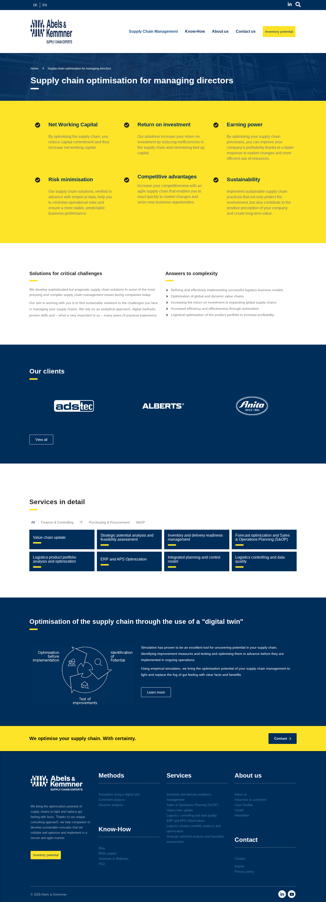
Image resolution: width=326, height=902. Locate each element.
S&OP (140, 522)
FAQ (102, 864)
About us (220, 31)
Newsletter (242, 815)
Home (34, 68)
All (33, 522)
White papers (108, 853)
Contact (240, 858)
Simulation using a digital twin (119, 794)
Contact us (246, 31)
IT (81, 522)
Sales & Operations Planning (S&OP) (192, 805)
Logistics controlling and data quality (192, 815)
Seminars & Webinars (114, 858)
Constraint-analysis (112, 799)
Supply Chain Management (153, 31)
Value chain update (180, 810)
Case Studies (244, 805)
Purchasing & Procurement (109, 522)
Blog (102, 848)
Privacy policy (244, 871)
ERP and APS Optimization (186, 820)
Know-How (195, 31)
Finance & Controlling (57, 522)
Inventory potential (279, 31)
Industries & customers (251, 799)
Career (239, 810)
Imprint (239, 866)
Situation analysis (111, 805)
